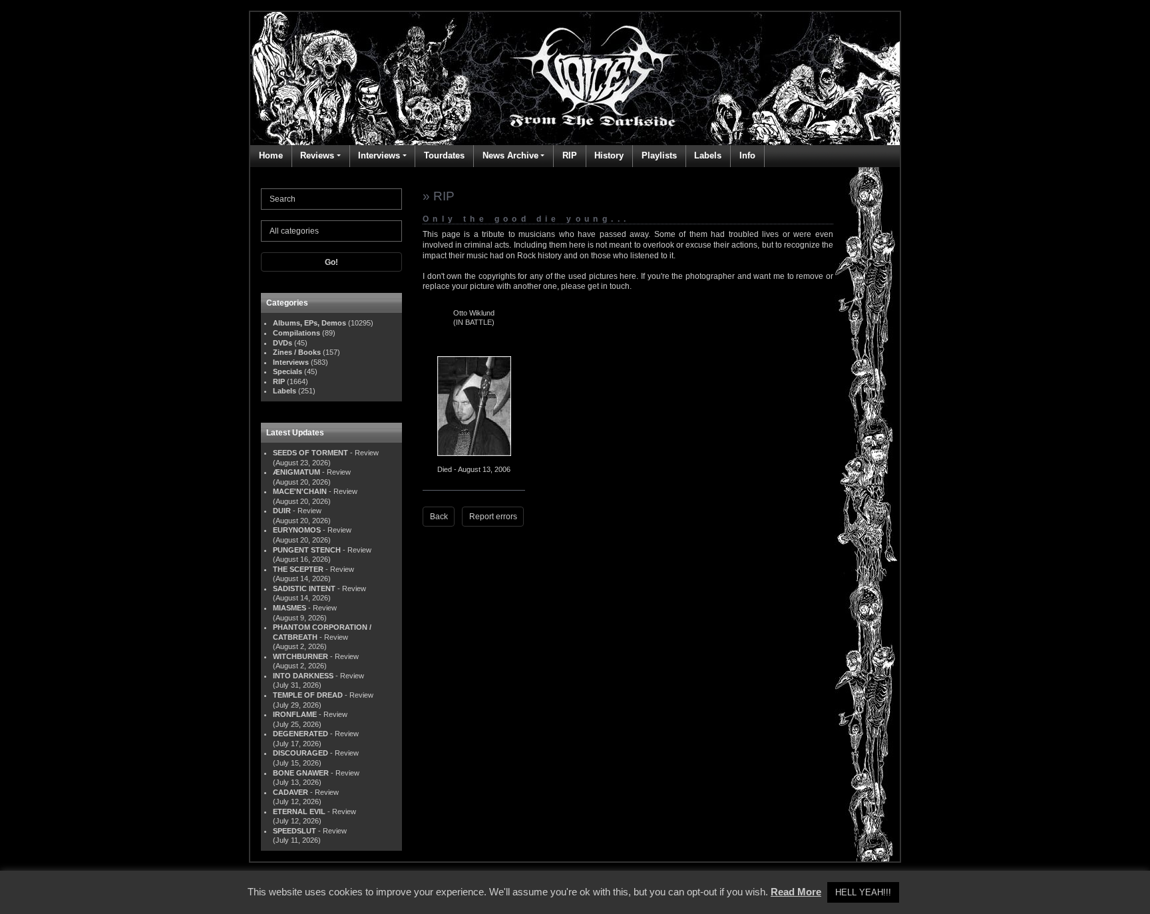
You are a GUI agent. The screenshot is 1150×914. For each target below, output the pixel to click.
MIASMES (289, 608)
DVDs (282, 343)
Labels (707, 155)
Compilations (296, 333)
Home (271, 155)
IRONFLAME (295, 714)
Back (439, 516)
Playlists (659, 155)
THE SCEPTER (298, 569)
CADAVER (290, 792)
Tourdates (444, 155)
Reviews (317, 155)
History (609, 155)
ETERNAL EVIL (299, 811)
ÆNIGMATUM (296, 472)
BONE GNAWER (301, 773)
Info (747, 155)
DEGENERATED (300, 734)
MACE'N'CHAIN (300, 491)
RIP (569, 155)
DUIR (282, 511)
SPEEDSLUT (294, 831)
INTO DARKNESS (303, 676)
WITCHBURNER (300, 656)
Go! (331, 262)
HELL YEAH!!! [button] (863, 892)
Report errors (493, 516)
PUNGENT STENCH (307, 550)
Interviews (379, 155)
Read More (796, 891)
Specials (287, 371)
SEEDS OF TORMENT (310, 453)
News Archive (510, 155)
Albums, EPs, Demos (309, 323)
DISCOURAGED (300, 753)
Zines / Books (297, 352)
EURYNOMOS (297, 530)
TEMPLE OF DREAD (308, 695)
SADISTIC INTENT (304, 588)
